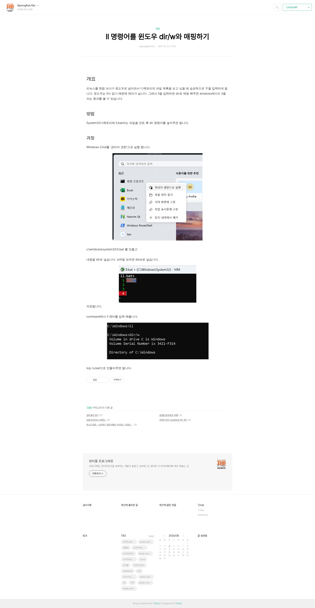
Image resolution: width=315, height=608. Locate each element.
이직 (132, 583)
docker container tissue (146, 583)
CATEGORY (292, 7)
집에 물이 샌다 (92, 415)
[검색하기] (277, 7)
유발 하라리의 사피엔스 (96, 420)
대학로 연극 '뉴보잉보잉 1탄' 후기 (173, 420)
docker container (146, 553)
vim (139, 571)
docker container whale (147, 542)
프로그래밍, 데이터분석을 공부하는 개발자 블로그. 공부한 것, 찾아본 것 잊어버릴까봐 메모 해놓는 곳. (139, 466)
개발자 (126, 548)
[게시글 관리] (104, 380)
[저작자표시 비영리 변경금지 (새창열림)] (129, 379)
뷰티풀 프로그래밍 (101, 461)
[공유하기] (100, 380)
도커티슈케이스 (129, 542)
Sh (124, 583)
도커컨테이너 (128, 553)
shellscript (127, 571)
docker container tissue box (147, 577)
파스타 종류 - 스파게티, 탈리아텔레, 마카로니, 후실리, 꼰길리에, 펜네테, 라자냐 (109, 424)
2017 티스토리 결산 (130, 577)
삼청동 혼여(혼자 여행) (168, 415)
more (151, 536)
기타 (157, 28)
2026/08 (174, 535)
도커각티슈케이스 (140, 548)
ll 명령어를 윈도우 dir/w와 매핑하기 (157, 36)
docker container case (130, 588)
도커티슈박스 (139, 565)
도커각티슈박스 (129, 559)
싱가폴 (126, 565)
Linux (142, 559)
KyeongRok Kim (27, 5)
